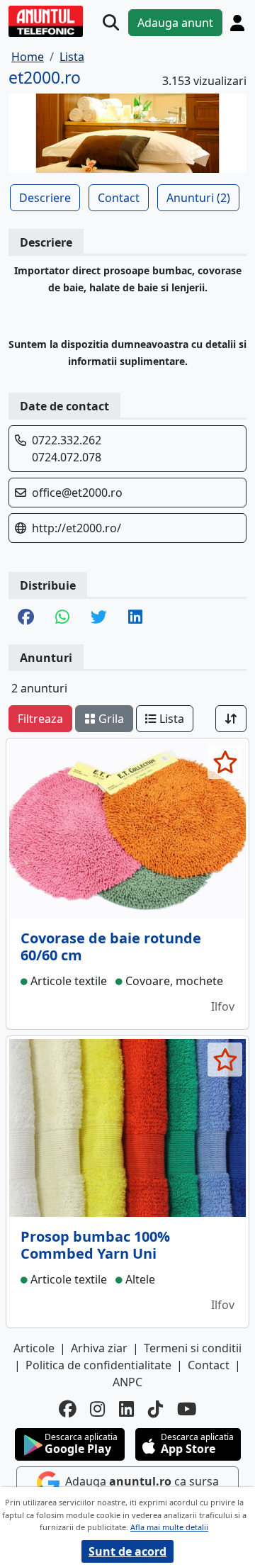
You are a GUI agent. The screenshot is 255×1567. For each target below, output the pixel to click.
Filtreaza (40, 718)
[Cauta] (111, 23)
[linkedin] (126, 1409)
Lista (170, 718)
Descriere (45, 198)
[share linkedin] (135, 618)
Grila (110, 718)
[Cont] (237, 23)
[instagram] (97, 1409)
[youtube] (187, 1409)
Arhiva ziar (99, 1348)
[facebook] (67, 1409)
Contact (119, 198)
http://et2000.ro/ (76, 528)
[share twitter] (98, 618)
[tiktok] (155, 1409)
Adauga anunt (175, 22)
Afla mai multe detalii (169, 1527)
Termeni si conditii (193, 1348)
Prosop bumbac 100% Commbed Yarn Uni (95, 1245)
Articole (34, 1348)
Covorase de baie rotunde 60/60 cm (111, 946)
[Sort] (230, 718)
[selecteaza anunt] (225, 762)
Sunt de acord (127, 1551)
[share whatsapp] (62, 618)
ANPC (127, 1382)
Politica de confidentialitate (98, 1365)
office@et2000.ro (77, 492)
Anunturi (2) (198, 198)
